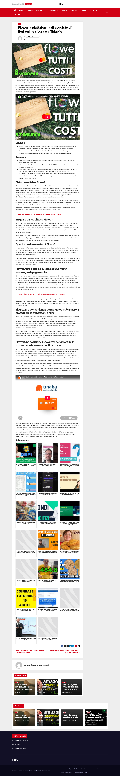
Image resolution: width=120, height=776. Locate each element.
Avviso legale (16, 744)
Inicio (21, 10)
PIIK (60, 4)
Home (62, 768)
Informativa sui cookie (19, 748)
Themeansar (46, 770)
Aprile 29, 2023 (21, 720)
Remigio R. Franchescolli (32, 37)
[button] (107, 12)
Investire (74, 10)
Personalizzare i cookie (81, 772)
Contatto (93, 10)
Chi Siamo (17, 14)
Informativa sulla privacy (20, 740)
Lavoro (64, 10)
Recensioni (54, 10)
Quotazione (41, 10)
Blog (84, 10)
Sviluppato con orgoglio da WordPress (22, 770)
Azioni (29, 10)
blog (19, 23)
